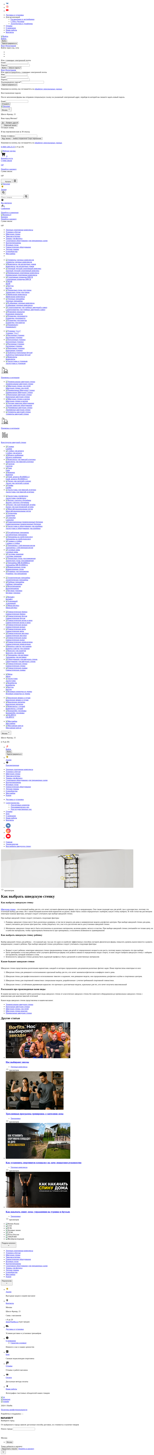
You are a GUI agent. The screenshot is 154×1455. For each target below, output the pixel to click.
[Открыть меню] (15, 181)
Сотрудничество (13, 803)
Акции (8, 1292)
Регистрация (11, 46)
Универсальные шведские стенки (19, 1004)
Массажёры (10, 254)
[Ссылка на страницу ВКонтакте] (79, 3)
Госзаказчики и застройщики (22, 19)
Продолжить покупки (9, 1449)
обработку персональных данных (48, 89)
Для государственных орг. (21, 809)
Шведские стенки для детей (17, 1009)
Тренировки (16, 1118)
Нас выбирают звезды (17, 1062)
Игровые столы (12, 245)
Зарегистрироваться (9, 43)
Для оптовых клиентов (20, 805)
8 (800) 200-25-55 (8, 147)
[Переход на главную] (5, 106)
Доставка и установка (15, 15)
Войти (4, 41)
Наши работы (11, 30)
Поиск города (6, 1429)
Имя (2, 75)
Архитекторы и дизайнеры (22, 24)
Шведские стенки (13, 234)
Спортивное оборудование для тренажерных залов (27, 241)
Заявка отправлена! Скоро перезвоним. (27, 138)
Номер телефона (7, 136)
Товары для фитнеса (14, 238)
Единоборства (11, 251)
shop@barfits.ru (12, 1322)
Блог (8, 814)
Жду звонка (6, 138)
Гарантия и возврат (18, 1343)
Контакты (10, 32)
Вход (3, 46)
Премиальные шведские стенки (19, 1013)
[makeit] (7, 1418)
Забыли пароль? (15, 68)
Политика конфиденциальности (14, 1410)
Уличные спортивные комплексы (19, 230)
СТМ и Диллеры (17, 21)
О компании (11, 28)
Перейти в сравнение (10, 212)
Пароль (4, 65)
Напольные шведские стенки (18, 1007)
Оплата (9, 1377)
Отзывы (9, 26)
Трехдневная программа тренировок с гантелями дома (34, 1113)
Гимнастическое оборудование (18, 247)
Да (3, 123)
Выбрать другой (12, 123)
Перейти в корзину (9, 169)
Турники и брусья (13, 232)
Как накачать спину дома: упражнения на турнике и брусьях (38, 1211)
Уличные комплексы (19, 1067)
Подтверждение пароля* (11, 82)
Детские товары (12, 249)
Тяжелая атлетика (13, 236)
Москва (9, 1442)
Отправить (6, 104)
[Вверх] (3, 1452)
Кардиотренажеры (13, 243)
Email (3, 63)
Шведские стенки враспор (16, 1011)
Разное (8, 795)
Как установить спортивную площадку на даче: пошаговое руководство (43, 1162)
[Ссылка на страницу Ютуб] (79, 10)
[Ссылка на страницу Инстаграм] (79, 7)
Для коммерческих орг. (20, 807)
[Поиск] (26, 197)
